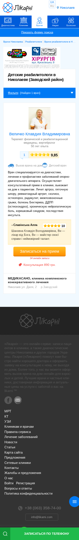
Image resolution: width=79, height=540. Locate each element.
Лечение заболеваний (21, 437)
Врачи (39, 25)
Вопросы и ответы (18, 488)
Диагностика (8, 25)
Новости (10, 442)
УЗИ (7, 421)
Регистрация (25, 483)
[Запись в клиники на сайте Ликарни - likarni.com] (17, 7)
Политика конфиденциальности (28, 493)
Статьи (9, 447)
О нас (8, 478)
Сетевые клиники (17, 463)
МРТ (7, 411)
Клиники (23, 25)
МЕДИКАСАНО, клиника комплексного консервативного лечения (37, 280)
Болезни (71, 25)
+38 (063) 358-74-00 (43, 508)
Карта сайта (13, 452)
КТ (6, 416)
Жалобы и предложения (22, 473)
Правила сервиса (17, 432)
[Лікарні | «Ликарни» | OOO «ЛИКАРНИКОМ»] (39, 320)
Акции (55, 25)
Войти (8, 483)
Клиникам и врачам (19, 426)
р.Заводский (49, 287)
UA (52, 2)
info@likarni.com (41, 517)
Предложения (14, 457)
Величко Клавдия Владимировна (39, 134)
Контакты (11, 468)
